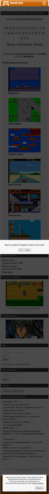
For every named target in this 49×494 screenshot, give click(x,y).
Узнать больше (37, 483)
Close (28, 250)
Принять (39, 488)
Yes (20, 250)
